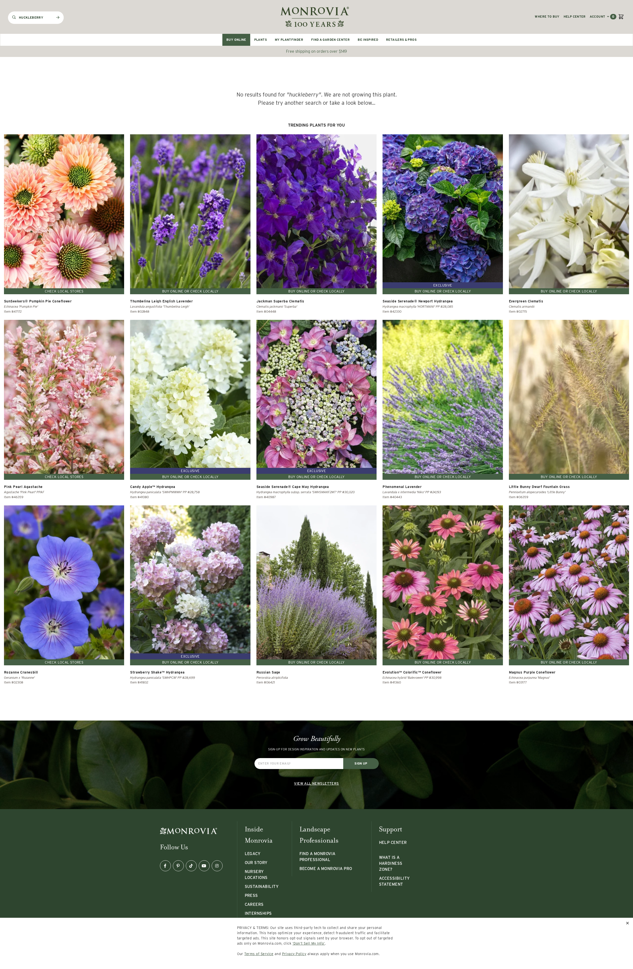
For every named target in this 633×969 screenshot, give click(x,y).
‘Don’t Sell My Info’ (308, 943)
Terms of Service (258, 954)
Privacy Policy (294, 954)
